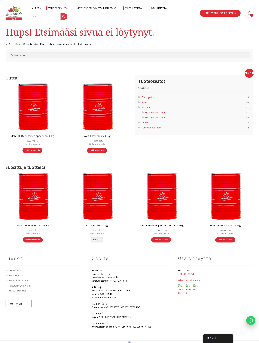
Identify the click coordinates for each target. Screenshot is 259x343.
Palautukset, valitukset (20, 285)
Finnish (17, 303)
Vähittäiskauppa (57, 8)
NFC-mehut (147, 107)
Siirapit (145, 122)
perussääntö (15, 270)
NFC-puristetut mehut (155, 112)
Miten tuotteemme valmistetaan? (96, 8)
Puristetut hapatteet (151, 127)
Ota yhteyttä (159, 8)
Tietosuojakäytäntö (18, 280)
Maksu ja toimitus (17, 290)
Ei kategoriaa (148, 97)
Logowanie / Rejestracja (220, 13)
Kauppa (35, 8)
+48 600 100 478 (186, 274)
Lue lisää (97, 239)
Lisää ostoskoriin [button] (32, 150)
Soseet (145, 102)
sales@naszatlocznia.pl (189, 280)
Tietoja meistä (133, 8)
